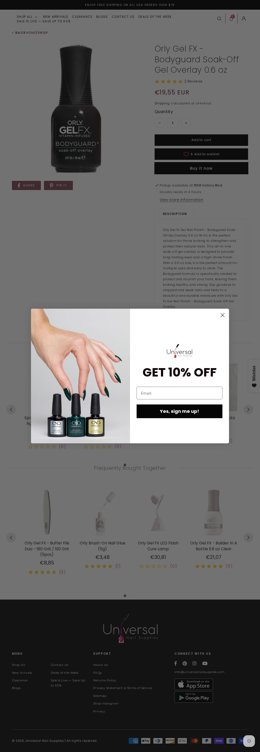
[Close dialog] (222, 315)
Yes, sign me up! (179, 411)
